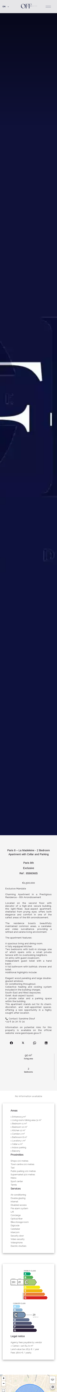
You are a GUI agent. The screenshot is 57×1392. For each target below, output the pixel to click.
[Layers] (52, 1379)
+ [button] (4, 1378)
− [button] (4, 1383)
